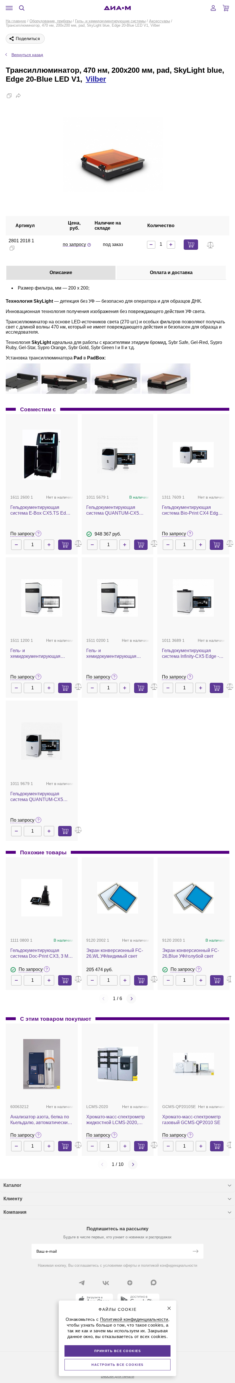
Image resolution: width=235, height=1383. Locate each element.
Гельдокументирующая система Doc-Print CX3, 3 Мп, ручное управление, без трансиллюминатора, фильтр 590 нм (41, 953)
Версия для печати (117, 1376)
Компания (14, 1212)
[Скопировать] (9, 96)
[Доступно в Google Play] (138, 1300)
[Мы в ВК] (105, 1282)
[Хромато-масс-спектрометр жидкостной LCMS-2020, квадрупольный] (117, 1064)
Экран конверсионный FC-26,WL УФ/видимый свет (114, 953)
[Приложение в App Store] (94, 1300)
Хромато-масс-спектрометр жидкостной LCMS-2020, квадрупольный (115, 1120)
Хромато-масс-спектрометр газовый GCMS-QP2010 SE (191, 1119)
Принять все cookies (117, 1351)
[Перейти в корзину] (225, 8)
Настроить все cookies (117, 1364)
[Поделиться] (18, 96)
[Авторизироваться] (213, 8)
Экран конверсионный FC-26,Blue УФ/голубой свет (190, 953)
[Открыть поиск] (21, 8)
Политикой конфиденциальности (134, 1319)
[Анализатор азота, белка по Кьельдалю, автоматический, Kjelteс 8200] (41, 1064)
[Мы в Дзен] (129, 1282)
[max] (153, 1282)
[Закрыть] (169, 1308)
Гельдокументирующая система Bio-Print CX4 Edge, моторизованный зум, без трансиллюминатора (192, 510)
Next (131, 999)
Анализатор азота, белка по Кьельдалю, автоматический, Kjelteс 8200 (40, 1120)
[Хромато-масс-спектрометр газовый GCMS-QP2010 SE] (193, 1064)
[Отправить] (195, 1252)
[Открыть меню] (9, 8)
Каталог (12, 1185)
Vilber (96, 79)
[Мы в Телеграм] (81, 1282)
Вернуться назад (27, 54)
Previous (104, 999)
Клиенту (12, 1198)
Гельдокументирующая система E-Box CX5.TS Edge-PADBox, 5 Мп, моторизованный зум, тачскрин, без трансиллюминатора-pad (41, 510)
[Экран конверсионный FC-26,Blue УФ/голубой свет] (193, 898)
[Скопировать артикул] (12, 248)
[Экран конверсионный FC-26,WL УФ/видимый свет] (117, 898)
